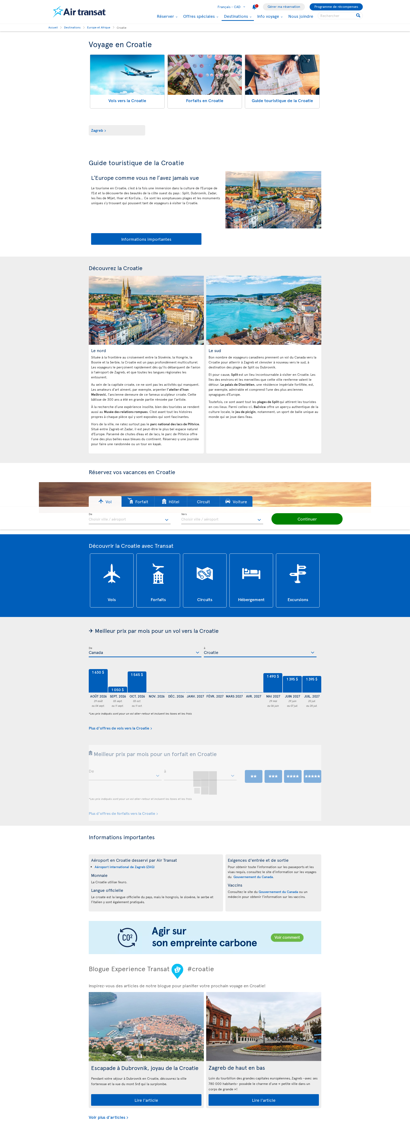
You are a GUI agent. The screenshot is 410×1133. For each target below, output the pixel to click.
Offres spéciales (198, 16)
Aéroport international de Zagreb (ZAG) (124, 867)
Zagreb (97, 130)
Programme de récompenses (336, 6)
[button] (105, 501)
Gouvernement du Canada (253, 877)
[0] (156, 681)
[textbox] (130, 518)
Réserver (164, 16)
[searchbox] (340, 15)
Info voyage (267, 16)
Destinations (235, 16)
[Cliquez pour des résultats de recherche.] (358, 15)
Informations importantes (146, 239)
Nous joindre (300, 16)
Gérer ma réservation (284, 6)
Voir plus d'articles (107, 1117)
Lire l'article (146, 1100)
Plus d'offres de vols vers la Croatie (119, 727)
